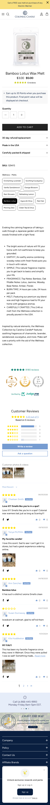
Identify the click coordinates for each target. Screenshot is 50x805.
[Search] (9, 14)
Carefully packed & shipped (16, 152)
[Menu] (3, 14)
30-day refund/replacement (16, 138)
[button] (12, 426)
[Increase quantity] (21, 115)
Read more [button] (40, 655)
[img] (9, 495)
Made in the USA (10, 145)
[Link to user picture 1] (9, 560)
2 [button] (23, 685)
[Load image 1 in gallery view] (25, 44)
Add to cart (25, 127)
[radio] (12, 181)
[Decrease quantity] (5, 115)
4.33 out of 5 (32, 417)
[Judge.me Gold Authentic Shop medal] (38, 381)
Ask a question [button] (25, 453)
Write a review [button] (25, 446)
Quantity (6, 108)
